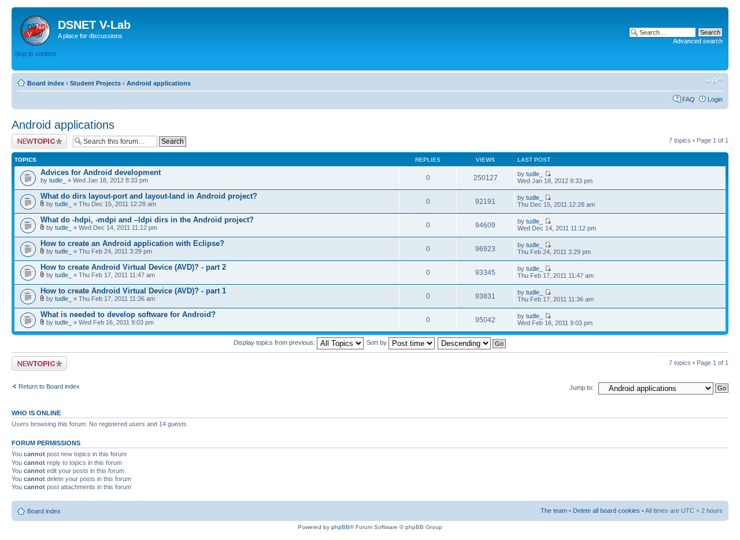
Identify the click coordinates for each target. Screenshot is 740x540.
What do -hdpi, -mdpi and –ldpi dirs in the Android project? (147, 219)
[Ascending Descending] (472, 342)
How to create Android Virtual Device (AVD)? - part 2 (133, 267)
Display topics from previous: (275, 342)
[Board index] (36, 28)
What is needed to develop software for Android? (128, 314)
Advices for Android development (100, 172)
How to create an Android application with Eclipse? (132, 243)
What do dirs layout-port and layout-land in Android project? (148, 196)
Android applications (159, 83)
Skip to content (35, 53)
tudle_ (57, 180)
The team (554, 510)
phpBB (340, 527)
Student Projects (95, 83)
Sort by (377, 342)
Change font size (714, 81)
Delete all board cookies (606, 510)
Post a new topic (35, 137)
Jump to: (581, 387)
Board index (45, 83)
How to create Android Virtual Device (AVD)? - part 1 (133, 290)
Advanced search (698, 41)
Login (715, 99)
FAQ (688, 99)
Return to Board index (49, 386)
